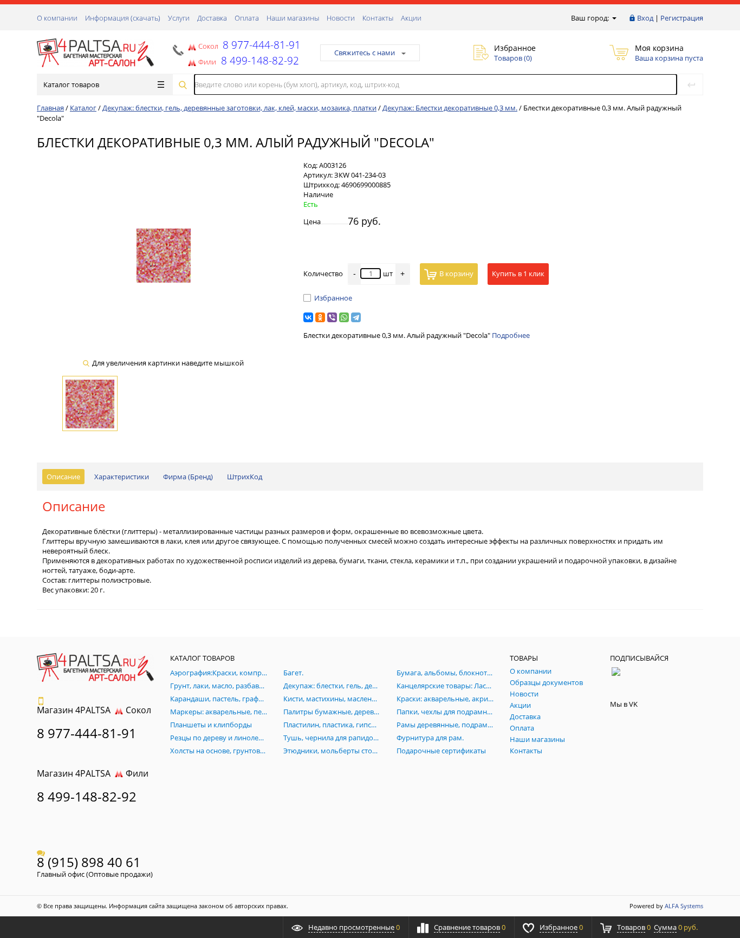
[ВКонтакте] (308, 317)
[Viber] (332, 317)
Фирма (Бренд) (188, 476)
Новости (341, 18)
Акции (411, 18)
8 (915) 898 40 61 (89, 862)
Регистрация (681, 18)
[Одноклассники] (320, 317)
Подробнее (511, 335)
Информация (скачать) (122, 18)
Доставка (212, 18)
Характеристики (121, 476)
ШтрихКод (244, 476)
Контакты (377, 18)
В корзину (456, 273)
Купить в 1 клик (518, 273)
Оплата (247, 18)
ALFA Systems (684, 906)
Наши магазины (293, 18)
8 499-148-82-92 (87, 796)
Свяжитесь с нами (364, 52)
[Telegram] (356, 317)
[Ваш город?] (613, 18)
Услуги (179, 18)
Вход (645, 18)
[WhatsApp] (344, 317)
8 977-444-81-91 (260, 44)
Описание (63, 476)
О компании (57, 18)
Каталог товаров (71, 84)
